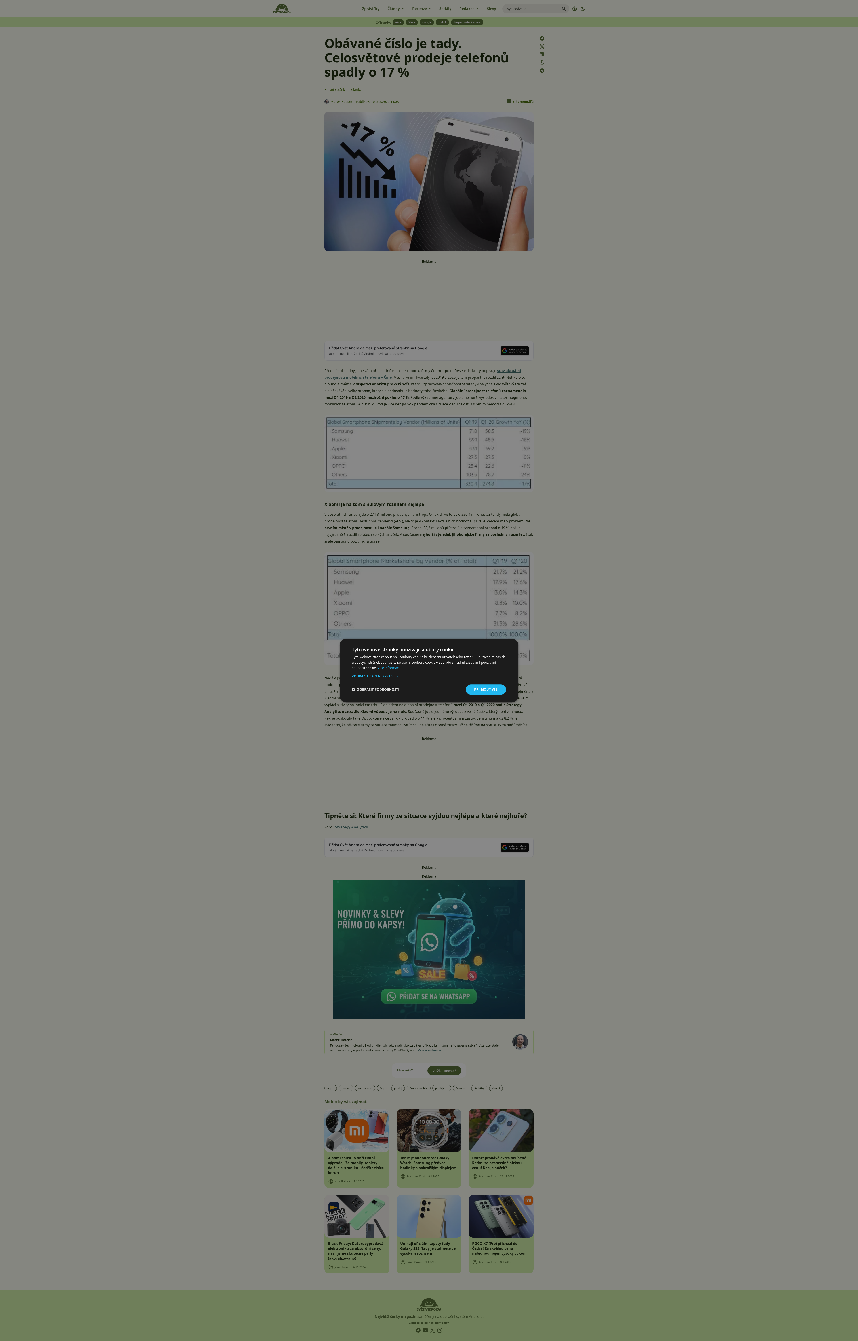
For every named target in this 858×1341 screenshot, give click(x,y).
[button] (429, 676)
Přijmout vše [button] (486, 689)
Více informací (389, 668)
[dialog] (429, 670)
